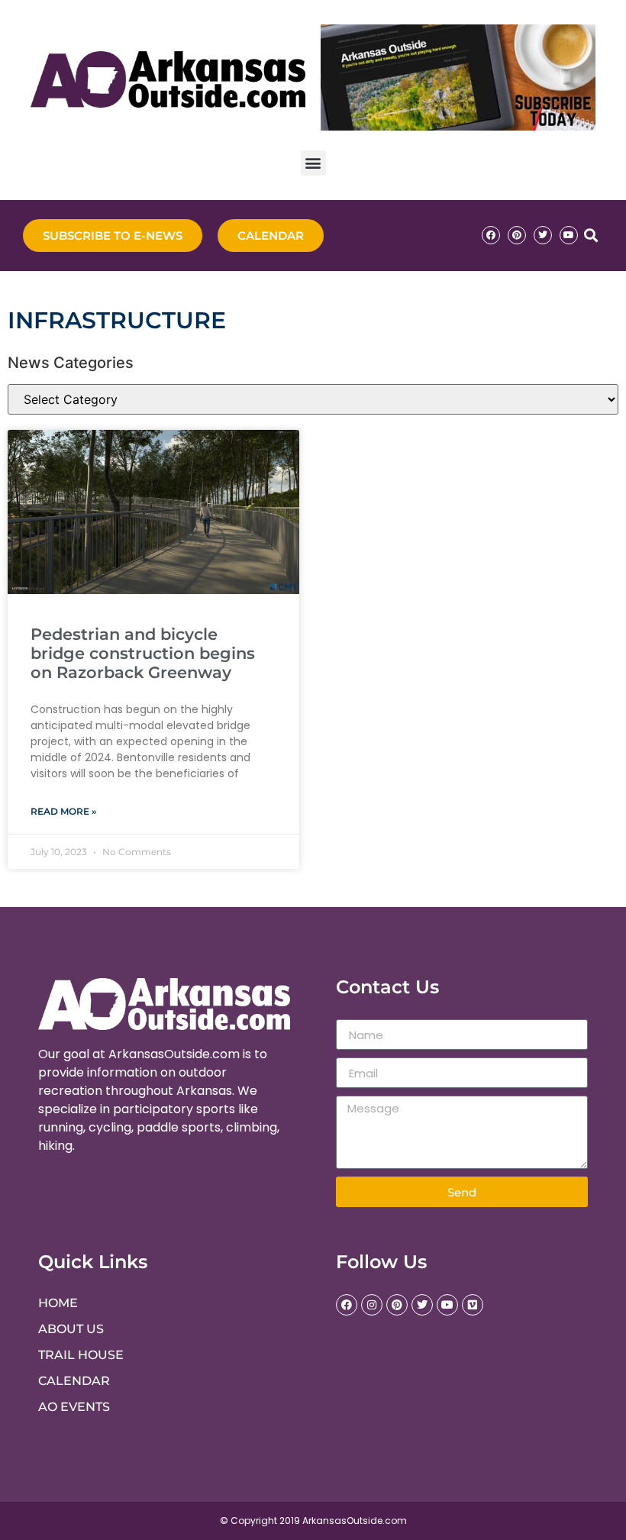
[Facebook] (491, 235)
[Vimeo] (472, 1305)
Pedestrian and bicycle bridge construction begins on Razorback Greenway (143, 653)
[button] (313, 163)
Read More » (63, 811)
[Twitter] (543, 235)
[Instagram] (371, 1305)
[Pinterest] (517, 235)
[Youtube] (569, 235)
